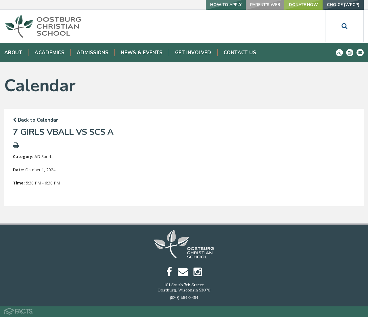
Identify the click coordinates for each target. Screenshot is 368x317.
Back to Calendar (37, 120)
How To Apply (225, 4)
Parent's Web (265, 4)
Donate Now (303, 4)
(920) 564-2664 (184, 297)
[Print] (16, 146)
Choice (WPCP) (343, 4)
